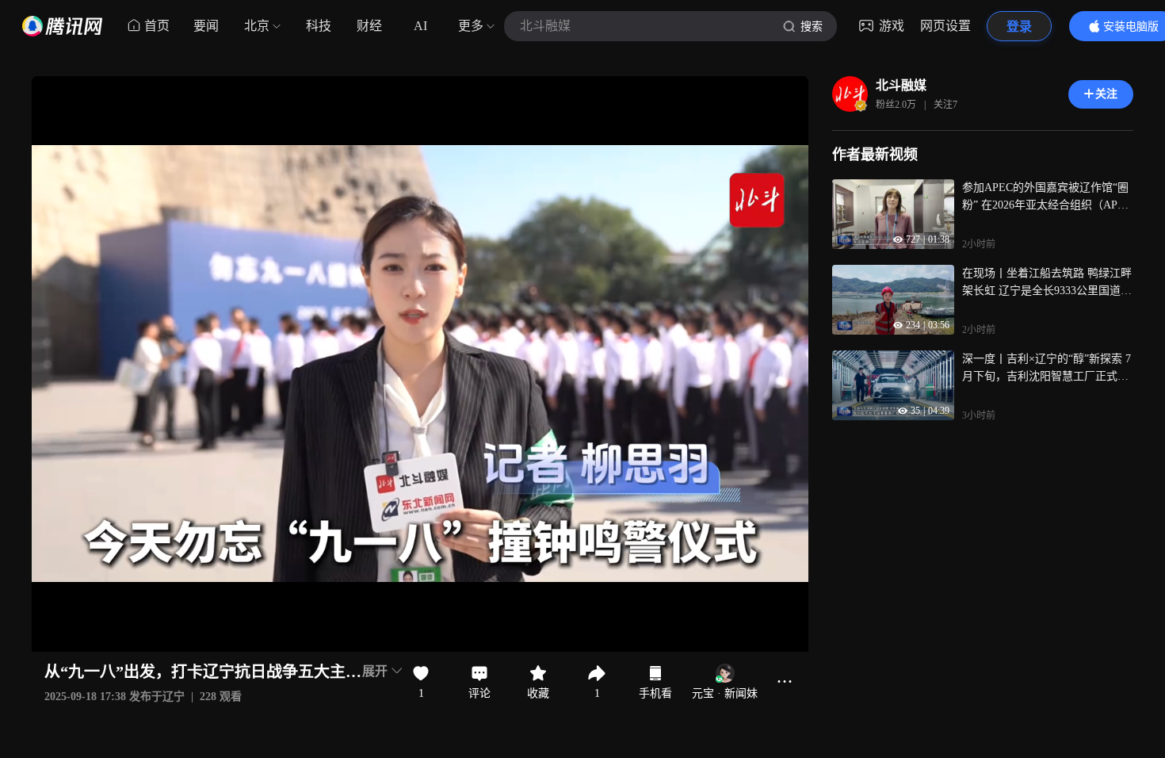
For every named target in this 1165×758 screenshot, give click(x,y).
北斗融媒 (901, 85)
